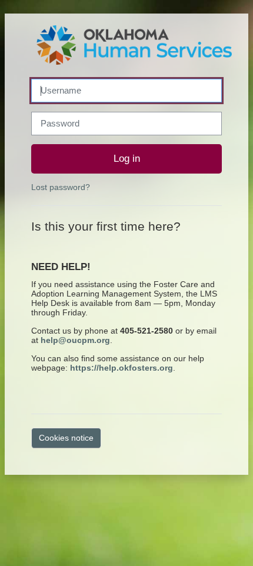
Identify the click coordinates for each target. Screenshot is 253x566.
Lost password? (60, 187)
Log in (127, 158)
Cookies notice (66, 437)
